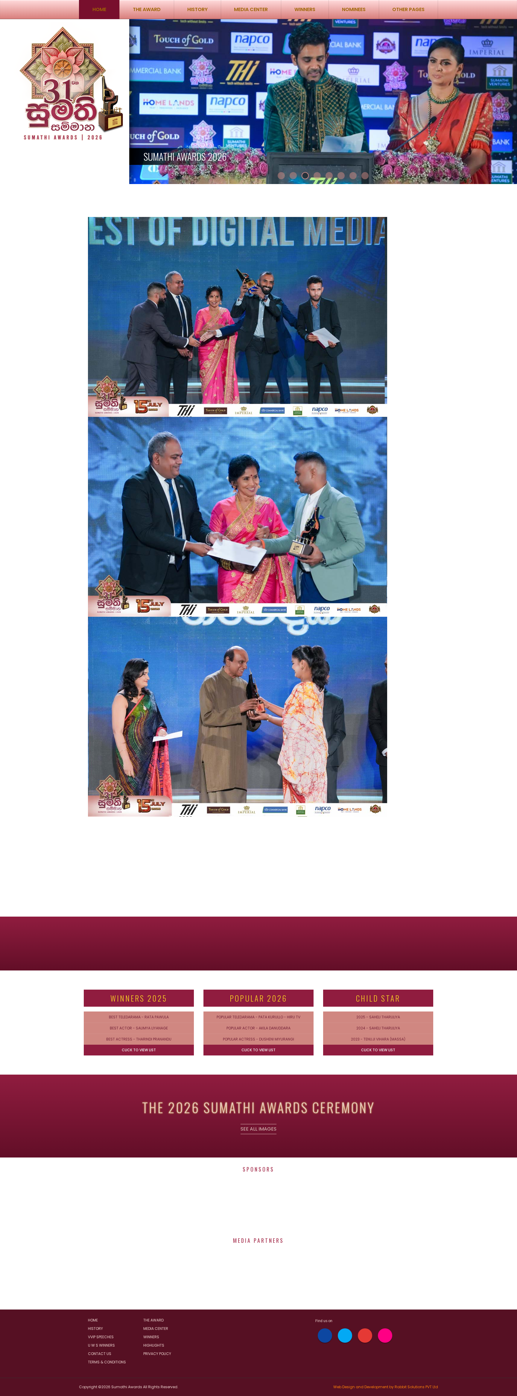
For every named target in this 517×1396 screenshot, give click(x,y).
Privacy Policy (157, 1353)
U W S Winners (101, 1345)
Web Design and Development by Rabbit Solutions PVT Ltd (385, 1387)
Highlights (153, 1345)
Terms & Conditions (107, 1362)
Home (99, 9)
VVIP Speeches (101, 1336)
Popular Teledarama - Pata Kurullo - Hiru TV (258, 1017)
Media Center (155, 1328)
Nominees (354, 9)
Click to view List (139, 1049)
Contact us (99, 1353)
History (197, 9)
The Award (147, 9)
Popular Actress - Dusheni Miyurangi (258, 1039)
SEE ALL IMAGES (258, 1128)
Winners (151, 1336)
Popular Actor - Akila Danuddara (258, 1028)
